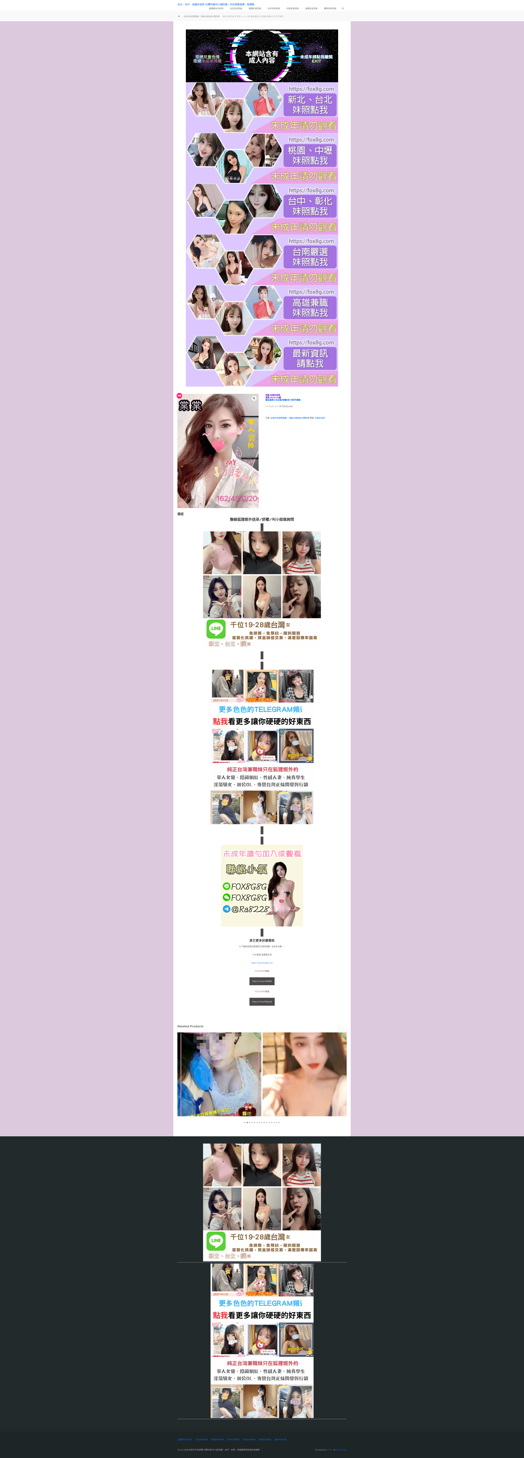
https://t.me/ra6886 (262, 981)
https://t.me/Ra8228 (262, 1001)
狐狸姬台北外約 (184, 1439)
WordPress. (341, 1450)
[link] (342, 9)
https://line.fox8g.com (262, 963)
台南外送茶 (320, 418)
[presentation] (340, 1031)
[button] (254, 398)
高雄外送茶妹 (265, 1439)
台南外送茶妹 (249, 1439)
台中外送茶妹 (233, 1439)
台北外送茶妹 (201, 1439)
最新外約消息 (280, 1439)
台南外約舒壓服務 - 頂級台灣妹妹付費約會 (202, 16)
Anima (330, 1450)
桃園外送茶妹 (217, 1439)
